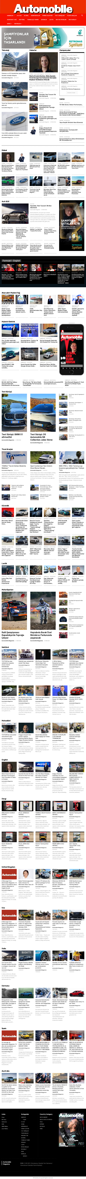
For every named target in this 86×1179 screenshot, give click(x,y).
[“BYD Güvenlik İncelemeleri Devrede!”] (64, 512)
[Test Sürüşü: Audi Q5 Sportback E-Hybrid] (63, 397)
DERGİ (9, 23)
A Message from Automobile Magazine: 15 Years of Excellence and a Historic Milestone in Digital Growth (9, 884)
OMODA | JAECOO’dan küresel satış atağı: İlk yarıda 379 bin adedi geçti (22, 247)
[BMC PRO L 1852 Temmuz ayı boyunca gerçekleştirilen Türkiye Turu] (71, 457)
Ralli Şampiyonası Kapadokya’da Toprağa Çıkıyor (47, 107)
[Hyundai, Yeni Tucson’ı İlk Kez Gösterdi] (33, 96)
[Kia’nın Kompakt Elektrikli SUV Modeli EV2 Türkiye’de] (48, 330)
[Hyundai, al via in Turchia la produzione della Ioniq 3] (59, 956)
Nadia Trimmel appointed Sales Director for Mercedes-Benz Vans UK (26, 882)
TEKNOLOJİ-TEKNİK (33, 19)
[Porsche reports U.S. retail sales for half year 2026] (59, 915)
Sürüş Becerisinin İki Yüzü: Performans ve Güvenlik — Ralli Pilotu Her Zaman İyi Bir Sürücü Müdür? (72, 113)
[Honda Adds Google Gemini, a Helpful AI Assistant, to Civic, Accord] (76, 915)
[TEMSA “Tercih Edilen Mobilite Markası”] (14, 457)
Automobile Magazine (7, 77)
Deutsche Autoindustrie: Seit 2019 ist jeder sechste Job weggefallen (42, 1001)
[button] (82, 15)
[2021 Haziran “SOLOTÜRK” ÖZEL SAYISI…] (76, 837)
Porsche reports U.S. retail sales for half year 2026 (59, 923)
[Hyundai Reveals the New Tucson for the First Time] (26, 767)
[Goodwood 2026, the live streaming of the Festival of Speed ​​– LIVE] (78, 267)
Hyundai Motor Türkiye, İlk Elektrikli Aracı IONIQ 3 (29, 341)
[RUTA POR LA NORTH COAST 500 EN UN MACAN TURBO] (26, 1035)
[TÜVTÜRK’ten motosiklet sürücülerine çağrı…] (9, 728)
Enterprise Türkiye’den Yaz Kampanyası (69, 81)
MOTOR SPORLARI (61, 19)
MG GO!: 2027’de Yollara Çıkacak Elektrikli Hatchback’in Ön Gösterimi (10, 383)
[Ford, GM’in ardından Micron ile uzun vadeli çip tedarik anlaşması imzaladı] (15, 121)
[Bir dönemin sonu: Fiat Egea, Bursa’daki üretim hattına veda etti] (26, 690)
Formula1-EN (5, 272)
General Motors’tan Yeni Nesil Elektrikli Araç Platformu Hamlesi (7, 247)
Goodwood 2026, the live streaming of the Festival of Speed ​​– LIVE (78, 277)
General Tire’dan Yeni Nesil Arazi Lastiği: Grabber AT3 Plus (35, 581)
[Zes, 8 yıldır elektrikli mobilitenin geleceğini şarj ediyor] (33, 119)
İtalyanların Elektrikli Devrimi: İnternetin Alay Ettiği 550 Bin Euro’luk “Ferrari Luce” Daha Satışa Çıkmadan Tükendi (50, 169)
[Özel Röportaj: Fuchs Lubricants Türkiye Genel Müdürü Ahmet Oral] (50, 299)
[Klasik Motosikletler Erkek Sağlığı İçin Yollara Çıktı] (42, 728)
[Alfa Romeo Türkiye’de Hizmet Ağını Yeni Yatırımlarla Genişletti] (42, 654)
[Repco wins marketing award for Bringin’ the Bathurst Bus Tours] (26, 1078)
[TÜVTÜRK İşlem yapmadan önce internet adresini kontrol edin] (76, 654)
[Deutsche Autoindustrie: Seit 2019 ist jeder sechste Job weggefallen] (42, 993)
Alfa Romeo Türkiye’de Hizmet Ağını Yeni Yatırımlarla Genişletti (42, 663)
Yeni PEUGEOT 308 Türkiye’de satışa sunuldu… (8, 366)
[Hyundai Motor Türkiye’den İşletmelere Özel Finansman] (78, 181)
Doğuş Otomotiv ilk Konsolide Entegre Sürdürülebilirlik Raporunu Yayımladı (48, 130)
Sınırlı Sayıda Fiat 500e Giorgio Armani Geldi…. (28, 365)
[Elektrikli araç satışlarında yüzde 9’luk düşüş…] (26, 654)
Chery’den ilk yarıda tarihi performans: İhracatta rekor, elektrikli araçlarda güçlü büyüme (36, 248)
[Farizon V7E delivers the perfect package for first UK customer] (42, 874)
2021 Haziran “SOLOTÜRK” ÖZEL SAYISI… (74, 845)
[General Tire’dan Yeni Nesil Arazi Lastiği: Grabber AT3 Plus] (36, 570)
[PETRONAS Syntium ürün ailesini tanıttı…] (22, 299)
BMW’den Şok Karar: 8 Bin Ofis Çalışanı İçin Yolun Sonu (78, 167)
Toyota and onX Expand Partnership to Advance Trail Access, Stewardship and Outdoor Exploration (42, 925)
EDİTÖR (61, 102)
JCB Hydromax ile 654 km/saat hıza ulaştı (35, 167)
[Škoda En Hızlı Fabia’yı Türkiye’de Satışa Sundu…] (9, 690)
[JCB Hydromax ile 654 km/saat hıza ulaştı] (36, 157)
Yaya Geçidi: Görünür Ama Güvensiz (71, 122)
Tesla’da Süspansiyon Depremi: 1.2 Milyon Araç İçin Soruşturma (21, 552)
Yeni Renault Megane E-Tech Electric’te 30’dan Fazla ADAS (74, 383)
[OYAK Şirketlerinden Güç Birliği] (36, 299)
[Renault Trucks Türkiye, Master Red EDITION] (6, 497)
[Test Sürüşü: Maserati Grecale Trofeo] (63, 413)
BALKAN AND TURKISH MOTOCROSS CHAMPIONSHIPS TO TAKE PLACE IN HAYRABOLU (76, 777)
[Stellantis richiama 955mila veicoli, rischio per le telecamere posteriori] (42, 956)
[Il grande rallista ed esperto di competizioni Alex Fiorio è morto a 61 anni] (76, 956)
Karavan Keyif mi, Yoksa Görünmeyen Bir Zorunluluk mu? (72, 139)
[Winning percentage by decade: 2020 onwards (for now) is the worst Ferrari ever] (36, 267)
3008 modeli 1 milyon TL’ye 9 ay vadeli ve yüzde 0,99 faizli (70, 58)
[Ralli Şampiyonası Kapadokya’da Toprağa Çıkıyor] (33, 107)
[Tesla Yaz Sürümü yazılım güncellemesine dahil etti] (15, 91)
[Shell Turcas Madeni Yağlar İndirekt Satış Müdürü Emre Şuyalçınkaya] (8, 299)
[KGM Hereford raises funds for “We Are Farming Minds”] (76, 874)
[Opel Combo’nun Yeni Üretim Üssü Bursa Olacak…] (43, 457)
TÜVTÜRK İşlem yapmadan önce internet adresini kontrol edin (76, 663)
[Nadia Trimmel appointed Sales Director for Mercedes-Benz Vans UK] (26, 874)
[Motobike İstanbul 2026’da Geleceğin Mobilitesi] (76, 728)
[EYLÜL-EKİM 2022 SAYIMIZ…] (26, 837)
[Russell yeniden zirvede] (63, 635)
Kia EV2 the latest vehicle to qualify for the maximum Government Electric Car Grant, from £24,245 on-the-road (9, 1088)
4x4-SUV (41, 92)
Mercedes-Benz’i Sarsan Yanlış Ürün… (7, 522)
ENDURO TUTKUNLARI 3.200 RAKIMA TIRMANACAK (59, 736)
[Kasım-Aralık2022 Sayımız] (9, 837)
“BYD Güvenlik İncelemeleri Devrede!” (62, 522)
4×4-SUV (19, 15)
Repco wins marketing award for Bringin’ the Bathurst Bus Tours (25, 1086)
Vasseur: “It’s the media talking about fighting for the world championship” (8, 277)
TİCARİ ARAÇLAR (72, 15)
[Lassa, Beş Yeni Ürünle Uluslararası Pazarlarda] (8, 570)
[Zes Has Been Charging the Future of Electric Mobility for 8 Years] (42, 767)
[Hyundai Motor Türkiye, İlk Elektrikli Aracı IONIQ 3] (29, 330)
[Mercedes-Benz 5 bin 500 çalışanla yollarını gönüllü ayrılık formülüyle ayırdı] (50, 181)
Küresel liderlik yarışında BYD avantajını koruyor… (53, 383)
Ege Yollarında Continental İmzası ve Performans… (48, 581)
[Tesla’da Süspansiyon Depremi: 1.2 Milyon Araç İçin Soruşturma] (22, 540)
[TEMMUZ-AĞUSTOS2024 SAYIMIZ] (42, 806)
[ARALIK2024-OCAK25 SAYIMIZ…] (9, 806)
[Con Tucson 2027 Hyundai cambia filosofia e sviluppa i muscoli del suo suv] (9, 956)
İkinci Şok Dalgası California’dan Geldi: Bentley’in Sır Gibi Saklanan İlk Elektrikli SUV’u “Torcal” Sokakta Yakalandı (22, 234)
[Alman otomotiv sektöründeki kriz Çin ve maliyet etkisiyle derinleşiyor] (64, 181)
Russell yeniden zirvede (74, 633)
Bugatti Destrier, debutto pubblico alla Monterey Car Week (26, 964)
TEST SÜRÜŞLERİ (60, 15)
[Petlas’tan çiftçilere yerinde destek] (78, 570)
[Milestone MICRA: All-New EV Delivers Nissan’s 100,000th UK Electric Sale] (59, 874)
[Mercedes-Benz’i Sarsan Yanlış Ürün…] (8, 512)
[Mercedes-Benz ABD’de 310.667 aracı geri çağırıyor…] (50, 540)
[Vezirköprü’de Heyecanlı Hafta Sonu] (63, 603)
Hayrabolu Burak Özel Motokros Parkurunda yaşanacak (41, 635)
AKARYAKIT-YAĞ (12, 19)
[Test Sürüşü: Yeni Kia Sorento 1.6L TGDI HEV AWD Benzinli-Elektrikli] (63, 429)
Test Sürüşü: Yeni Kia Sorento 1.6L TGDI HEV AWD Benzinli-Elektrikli (75, 428)
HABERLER (10, 15)
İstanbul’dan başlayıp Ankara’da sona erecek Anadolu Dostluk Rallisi (76, 618)
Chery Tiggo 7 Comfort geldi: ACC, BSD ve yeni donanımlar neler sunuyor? (63, 552)
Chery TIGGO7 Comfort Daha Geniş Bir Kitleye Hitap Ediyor (50, 231)
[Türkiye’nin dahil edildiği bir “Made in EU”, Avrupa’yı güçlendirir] (6, 488)
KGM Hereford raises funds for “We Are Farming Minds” (75, 882)
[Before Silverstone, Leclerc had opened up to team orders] (22, 267)
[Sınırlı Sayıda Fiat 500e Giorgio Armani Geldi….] (29, 354)
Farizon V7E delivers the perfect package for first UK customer (42, 882)
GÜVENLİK (44, 19)
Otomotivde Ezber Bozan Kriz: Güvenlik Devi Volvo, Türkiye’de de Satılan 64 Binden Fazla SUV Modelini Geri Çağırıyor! (22, 526)
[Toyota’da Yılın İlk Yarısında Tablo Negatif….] (36, 181)
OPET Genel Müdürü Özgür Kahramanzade (63, 310)
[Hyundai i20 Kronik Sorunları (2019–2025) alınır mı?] (76, 690)
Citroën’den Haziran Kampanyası (70, 89)
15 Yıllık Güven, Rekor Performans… (71, 105)
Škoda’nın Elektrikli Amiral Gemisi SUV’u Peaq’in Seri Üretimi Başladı (7, 231)
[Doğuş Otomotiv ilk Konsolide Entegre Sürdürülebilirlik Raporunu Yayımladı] (33, 130)
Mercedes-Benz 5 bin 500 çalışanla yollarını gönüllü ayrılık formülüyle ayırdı (50, 192)
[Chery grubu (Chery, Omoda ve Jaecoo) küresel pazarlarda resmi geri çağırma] (78, 512)
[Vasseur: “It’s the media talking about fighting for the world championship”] (8, 267)
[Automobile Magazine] (43, 7)
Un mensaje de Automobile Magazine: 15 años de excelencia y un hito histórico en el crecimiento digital (9, 1046)
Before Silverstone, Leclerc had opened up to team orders (21, 276)
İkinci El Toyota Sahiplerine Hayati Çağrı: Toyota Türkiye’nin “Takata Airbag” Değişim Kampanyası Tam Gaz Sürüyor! (36, 526)
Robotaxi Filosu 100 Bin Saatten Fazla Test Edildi (48, 365)
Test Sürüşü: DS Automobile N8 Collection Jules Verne (41, 437)
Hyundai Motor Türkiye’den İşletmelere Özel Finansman (76, 191)
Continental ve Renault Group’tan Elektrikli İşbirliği (22, 580)
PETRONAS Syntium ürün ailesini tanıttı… (21, 310)
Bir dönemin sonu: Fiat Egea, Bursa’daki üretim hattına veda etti (25, 699)
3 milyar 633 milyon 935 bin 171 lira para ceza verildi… (64, 581)
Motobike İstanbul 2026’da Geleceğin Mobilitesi (74, 736)
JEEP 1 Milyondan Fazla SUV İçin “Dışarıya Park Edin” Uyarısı (35, 551)
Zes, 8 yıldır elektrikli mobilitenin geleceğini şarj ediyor (48, 118)
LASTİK (51, 19)
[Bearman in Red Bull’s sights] (50, 267)
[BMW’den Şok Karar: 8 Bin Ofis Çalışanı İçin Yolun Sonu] (78, 157)
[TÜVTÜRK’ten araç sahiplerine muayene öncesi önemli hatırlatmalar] (9, 654)
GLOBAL (26, 15)
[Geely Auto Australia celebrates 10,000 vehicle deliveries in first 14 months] (76, 1078)
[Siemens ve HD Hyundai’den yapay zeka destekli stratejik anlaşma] (15, 61)
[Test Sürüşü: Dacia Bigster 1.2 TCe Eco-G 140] (63, 405)
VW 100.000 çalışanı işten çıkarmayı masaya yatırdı (64, 167)
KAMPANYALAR (35, 15)
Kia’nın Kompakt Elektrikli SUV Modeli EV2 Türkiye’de (48, 341)
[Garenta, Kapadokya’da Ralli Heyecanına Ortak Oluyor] (63, 595)
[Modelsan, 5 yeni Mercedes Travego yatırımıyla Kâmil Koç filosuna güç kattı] (63, 497)
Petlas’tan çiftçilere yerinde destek (77, 580)
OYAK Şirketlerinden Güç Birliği (36, 310)
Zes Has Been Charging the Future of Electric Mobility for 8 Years (42, 775)
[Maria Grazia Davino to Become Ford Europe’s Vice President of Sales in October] (9, 767)
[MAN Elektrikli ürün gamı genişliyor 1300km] (34, 497)
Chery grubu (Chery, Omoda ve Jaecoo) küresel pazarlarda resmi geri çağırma (78, 524)
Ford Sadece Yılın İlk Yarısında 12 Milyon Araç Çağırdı (22, 191)
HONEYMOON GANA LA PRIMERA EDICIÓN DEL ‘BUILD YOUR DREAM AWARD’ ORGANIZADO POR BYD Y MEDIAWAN (42, 1046)
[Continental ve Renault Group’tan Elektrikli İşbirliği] (22, 570)
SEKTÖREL (22, 19)
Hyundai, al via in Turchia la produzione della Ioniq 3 (59, 964)
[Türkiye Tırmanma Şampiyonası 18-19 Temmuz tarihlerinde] (63, 627)
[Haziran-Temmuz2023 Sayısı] (76, 806)
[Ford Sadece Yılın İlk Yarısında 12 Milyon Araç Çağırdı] (22, 181)
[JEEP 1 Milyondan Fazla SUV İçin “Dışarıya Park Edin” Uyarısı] (36, 540)
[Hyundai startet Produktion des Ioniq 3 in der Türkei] (76, 993)
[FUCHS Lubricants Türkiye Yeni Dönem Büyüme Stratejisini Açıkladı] (78, 299)
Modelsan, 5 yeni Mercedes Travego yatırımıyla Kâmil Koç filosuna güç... (75, 496)
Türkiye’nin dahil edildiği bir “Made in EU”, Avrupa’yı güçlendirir (17, 487)
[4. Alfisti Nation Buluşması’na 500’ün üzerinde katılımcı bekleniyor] (59, 654)
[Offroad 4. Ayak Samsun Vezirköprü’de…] (63, 611)
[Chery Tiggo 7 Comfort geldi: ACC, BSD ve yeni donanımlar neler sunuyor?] (64, 540)
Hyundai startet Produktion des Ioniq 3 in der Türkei (76, 1001)
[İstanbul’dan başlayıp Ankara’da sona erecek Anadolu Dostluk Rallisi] (63, 619)
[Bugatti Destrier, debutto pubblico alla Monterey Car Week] (26, 956)
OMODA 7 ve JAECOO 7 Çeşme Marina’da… (36, 230)
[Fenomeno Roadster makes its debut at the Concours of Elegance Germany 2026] (26, 915)
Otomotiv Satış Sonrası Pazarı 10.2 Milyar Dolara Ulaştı (59, 699)
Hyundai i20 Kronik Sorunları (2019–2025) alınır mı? (75, 699)
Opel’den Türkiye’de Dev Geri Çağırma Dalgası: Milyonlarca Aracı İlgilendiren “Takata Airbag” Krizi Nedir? (49, 526)
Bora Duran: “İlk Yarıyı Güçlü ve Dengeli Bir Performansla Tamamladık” (32, 383)
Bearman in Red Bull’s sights (50, 275)
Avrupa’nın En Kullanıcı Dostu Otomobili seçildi (49, 247)
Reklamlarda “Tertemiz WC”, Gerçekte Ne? (69, 130)
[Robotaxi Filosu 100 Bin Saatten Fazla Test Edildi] (48, 354)
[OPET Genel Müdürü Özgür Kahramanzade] (64, 299)
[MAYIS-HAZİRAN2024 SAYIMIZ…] (59, 806)
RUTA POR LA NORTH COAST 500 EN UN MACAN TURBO (25, 1044)
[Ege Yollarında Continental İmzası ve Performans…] (50, 570)
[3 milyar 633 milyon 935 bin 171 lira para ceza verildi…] (64, 570)
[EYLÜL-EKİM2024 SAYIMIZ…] (26, 806)
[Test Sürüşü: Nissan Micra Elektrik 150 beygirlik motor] (63, 421)
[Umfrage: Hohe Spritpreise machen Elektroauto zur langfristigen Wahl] (26, 993)
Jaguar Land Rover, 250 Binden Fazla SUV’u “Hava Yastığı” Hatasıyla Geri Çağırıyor (8, 552)
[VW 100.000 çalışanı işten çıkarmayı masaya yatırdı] (64, 157)
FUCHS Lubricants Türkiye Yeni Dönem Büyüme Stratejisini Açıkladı (78, 312)
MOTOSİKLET (73, 19)
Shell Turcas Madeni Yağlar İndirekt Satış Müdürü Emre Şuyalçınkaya (6, 312)
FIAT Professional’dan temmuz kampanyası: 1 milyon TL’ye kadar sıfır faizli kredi (76, 487)
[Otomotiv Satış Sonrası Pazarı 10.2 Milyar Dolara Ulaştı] (59, 690)
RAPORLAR (17, 23)
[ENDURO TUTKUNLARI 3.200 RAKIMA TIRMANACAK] (59, 728)
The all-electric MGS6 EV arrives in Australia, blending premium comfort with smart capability (59, 1088)
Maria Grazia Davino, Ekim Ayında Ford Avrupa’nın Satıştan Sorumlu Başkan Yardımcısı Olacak (42, 78)
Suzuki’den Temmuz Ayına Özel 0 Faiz (70, 66)
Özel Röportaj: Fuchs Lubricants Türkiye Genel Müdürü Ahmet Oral (49, 312)
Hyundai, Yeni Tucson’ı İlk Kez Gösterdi (47, 95)
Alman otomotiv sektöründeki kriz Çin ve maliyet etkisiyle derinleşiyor (64, 191)
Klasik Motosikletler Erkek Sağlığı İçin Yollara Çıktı (42, 736)
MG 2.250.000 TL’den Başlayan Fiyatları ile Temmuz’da (70, 74)
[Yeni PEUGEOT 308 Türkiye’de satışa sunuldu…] (10, 354)
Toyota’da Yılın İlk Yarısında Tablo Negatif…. (35, 191)
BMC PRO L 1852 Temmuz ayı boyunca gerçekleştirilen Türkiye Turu (71, 468)
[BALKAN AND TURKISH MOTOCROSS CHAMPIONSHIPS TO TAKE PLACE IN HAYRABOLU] (76, 767)
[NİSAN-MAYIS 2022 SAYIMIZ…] (59, 837)
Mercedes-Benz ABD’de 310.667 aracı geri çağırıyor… (49, 551)
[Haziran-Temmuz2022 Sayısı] (42, 837)
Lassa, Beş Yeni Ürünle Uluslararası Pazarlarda (7, 581)
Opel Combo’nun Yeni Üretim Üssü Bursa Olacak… (41, 467)
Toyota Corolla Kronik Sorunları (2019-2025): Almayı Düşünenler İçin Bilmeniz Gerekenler (78, 553)
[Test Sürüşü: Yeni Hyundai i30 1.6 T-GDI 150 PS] (63, 437)
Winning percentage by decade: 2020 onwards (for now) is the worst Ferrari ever (36, 277)
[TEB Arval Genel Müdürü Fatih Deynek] (42, 690)
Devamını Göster (71, 92)
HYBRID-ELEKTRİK (47, 15)
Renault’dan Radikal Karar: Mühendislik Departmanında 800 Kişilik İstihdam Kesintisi (8, 192)
